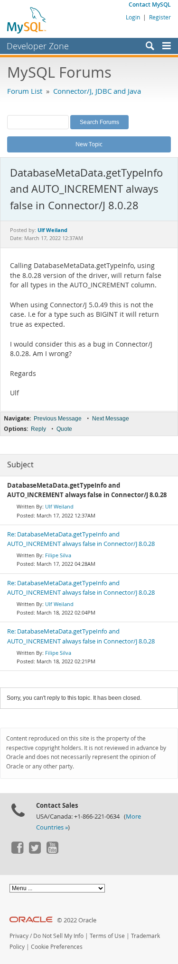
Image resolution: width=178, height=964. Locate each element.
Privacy (18, 935)
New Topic (89, 144)
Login (133, 17)
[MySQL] (27, 20)
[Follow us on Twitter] (34, 851)
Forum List (24, 91)
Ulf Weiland (59, 506)
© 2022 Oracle (76, 920)
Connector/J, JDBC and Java (97, 91)
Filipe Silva (58, 555)
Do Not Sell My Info (58, 935)
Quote (64, 429)
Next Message (110, 418)
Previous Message (58, 418)
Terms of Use (107, 935)
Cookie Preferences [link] (57, 946)
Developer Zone (38, 46)
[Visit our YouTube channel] (52, 851)
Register (160, 17)
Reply (38, 429)
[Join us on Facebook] (17, 851)
